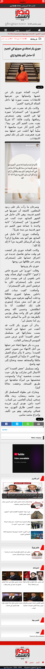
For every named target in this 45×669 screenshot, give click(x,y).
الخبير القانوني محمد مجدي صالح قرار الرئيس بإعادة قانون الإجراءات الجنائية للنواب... (33, 605)
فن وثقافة (33, 39)
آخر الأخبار (35, 478)
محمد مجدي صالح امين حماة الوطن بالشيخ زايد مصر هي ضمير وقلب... (12, 583)
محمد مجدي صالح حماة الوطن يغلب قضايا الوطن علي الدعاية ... (12, 604)
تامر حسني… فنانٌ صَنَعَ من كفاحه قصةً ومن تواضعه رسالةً (33, 583)
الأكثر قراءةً (35, 548)
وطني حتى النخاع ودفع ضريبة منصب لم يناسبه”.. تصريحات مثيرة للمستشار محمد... (17, 553)
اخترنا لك (36, 568)
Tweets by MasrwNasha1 (37, 636)
